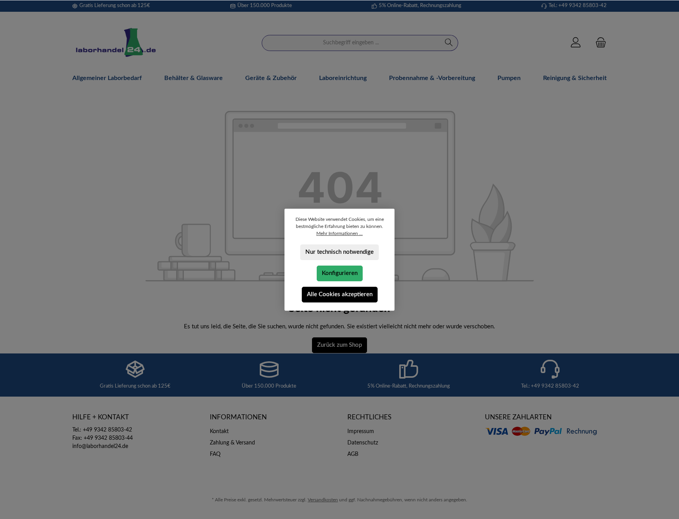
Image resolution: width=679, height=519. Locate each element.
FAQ (215, 454)
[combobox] (351, 43)
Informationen (238, 417)
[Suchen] (449, 43)
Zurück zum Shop (339, 345)
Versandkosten (323, 499)
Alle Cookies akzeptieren (340, 294)
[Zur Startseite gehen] (115, 42)
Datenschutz (362, 443)
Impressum (360, 431)
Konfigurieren (340, 273)
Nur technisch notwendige (339, 252)
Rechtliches (369, 417)
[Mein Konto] (575, 43)
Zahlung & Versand (232, 443)
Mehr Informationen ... (339, 233)
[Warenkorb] (598, 43)
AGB (352, 454)
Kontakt (219, 431)
